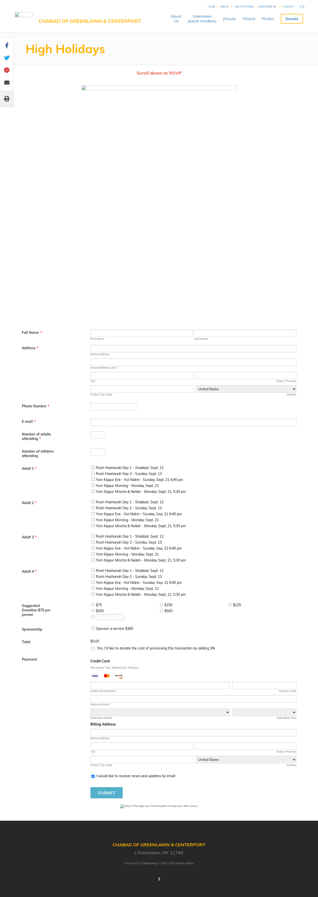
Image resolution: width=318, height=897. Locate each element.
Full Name (32, 332)
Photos (268, 18)
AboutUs (176, 18)
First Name (97, 339)
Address (30, 348)
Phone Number (35, 406)
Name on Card (99, 704)
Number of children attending (38, 453)
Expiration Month (101, 718)
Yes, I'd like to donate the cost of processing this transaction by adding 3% (156, 648)
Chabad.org (148, 863)
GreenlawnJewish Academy (202, 18)
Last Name (201, 339)
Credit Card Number (103, 691)
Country (291, 394)
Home (211, 6)
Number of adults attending (36, 436)
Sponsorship (32, 629)
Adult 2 (29, 503)
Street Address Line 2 (104, 367)
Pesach (249, 18)
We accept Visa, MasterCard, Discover (114, 667)
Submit (106, 792)
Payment (29, 659)
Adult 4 (29, 571)
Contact (288, 6)
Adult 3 (29, 537)
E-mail (29, 421)
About (224, 6)
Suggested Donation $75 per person (36, 610)
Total (26, 642)
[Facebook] (159, 879)
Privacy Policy (185, 863)
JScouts (229, 18)
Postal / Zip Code (101, 394)
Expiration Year (286, 718)
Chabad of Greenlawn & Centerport (90, 21)
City (92, 381)
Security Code (287, 691)
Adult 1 (29, 468)
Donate (291, 18)
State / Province (286, 381)
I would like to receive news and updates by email (135, 776)
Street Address (99, 354)
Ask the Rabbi (244, 6)
